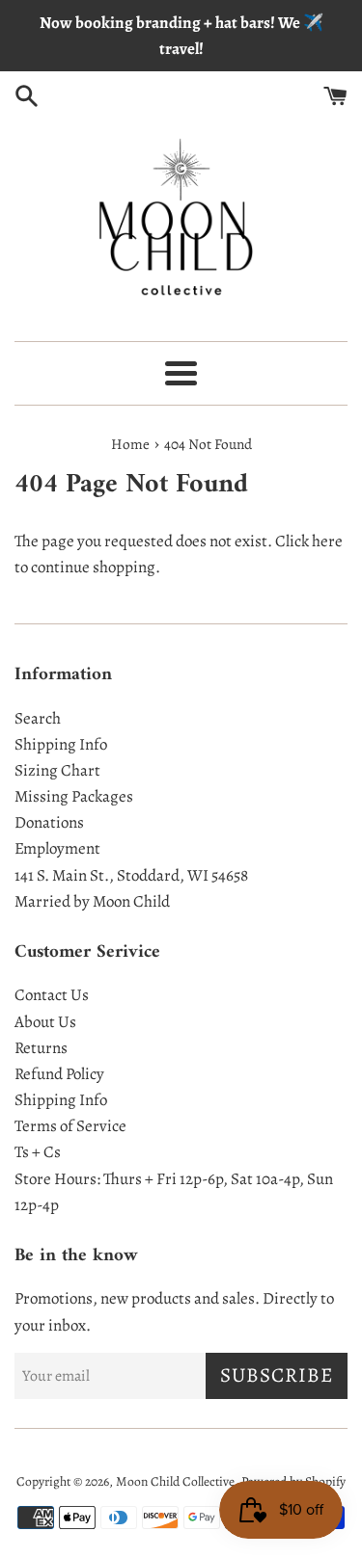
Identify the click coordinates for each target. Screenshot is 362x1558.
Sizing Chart (57, 770)
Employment (57, 848)
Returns (41, 1048)
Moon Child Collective (175, 1481)
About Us (45, 1022)
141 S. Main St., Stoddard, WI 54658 (131, 875)
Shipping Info (60, 744)
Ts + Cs (37, 1152)
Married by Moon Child (92, 901)
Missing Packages (73, 796)
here (327, 541)
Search (37, 718)
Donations (49, 822)
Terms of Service (70, 1126)
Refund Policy (59, 1074)
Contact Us (51, 995)
